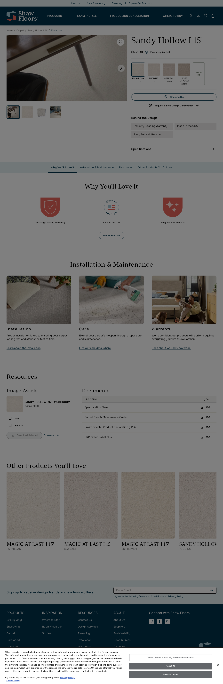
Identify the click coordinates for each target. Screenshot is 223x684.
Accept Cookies (171, 674)
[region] (111, 665)
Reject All (170, 666)
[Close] (217, 665)
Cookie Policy (13, 680)
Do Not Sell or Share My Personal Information (170, 657)
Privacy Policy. (67, 677)
